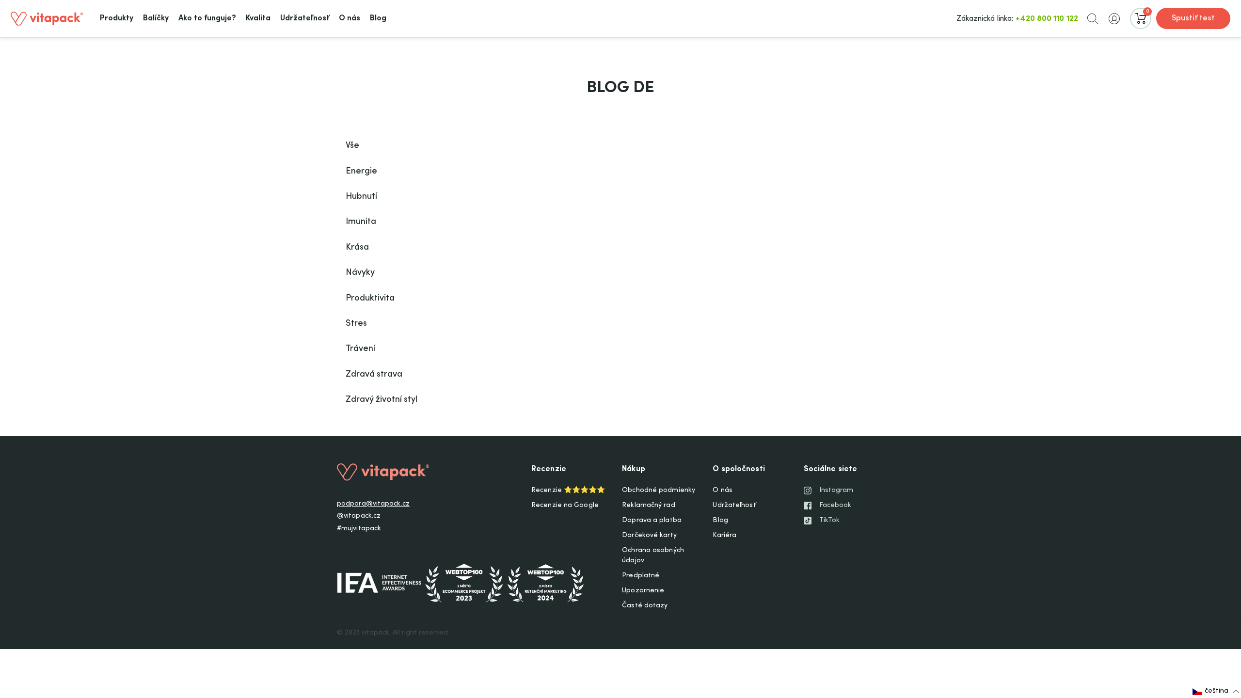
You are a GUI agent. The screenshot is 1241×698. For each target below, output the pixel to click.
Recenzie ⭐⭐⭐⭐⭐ (568, 490)
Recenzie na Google (565, 505)
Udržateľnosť (734, 505)
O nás (722, 490)
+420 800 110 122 (1047, 19)
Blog (720, 520)
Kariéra (724, 535)
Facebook (835, 505)
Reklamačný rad (648, 505)
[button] (1092, 18)
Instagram (836, 490)
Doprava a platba (652, 520)
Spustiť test (1193, 18)
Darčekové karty (649, 535)
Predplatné (640, 575)
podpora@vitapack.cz (373, 504)
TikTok (829, 520)
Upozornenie (643, 590)
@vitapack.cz (359, 516)
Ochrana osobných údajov (653, 555)
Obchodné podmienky (658, 490)
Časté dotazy (645, 606)
